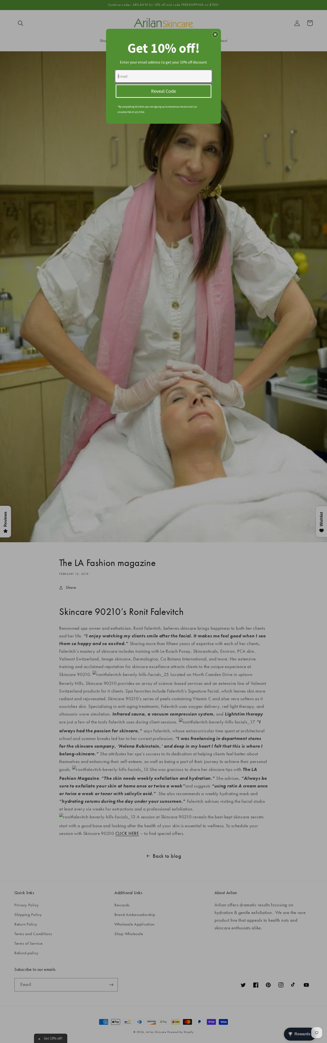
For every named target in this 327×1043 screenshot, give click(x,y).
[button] (215, 34)
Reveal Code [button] (163, 91)
